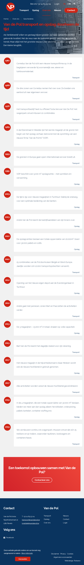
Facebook (10, 537)
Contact (71, 10)
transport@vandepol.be (31, 520)
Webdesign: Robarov (72, 561)
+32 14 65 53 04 (29, 516)
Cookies (70, 554)
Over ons (46, 10)
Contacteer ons (42, 480)
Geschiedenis (28, 19)
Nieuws (57, 10)
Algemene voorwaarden (63, 557)
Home (6, 19)
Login (56, 4)
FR (74, 4)
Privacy (63, 554)
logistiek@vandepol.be (30, 523)
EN (69, 4)
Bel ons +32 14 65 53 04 (40, 4)
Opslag (35, 10)
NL (65, 4)
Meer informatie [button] (27, 553)
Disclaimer (55, 554)
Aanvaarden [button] (22, 559)
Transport (24, 10)
